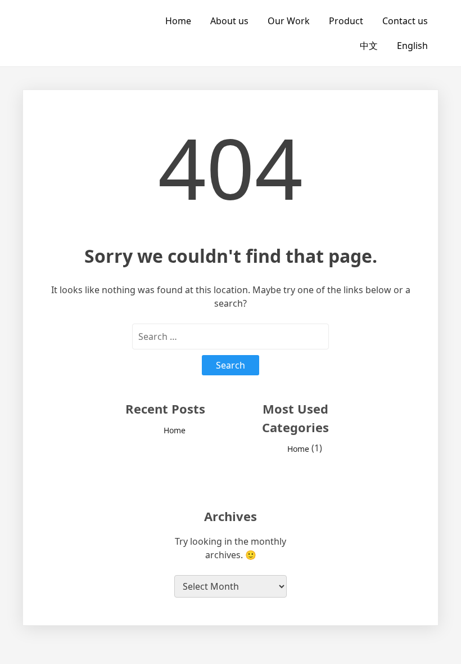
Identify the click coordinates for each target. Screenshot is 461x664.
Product (346, 21)
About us (229, 21)
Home (178, 21)
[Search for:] (230, 336)
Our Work (289, 21)
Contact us (405, 21)
